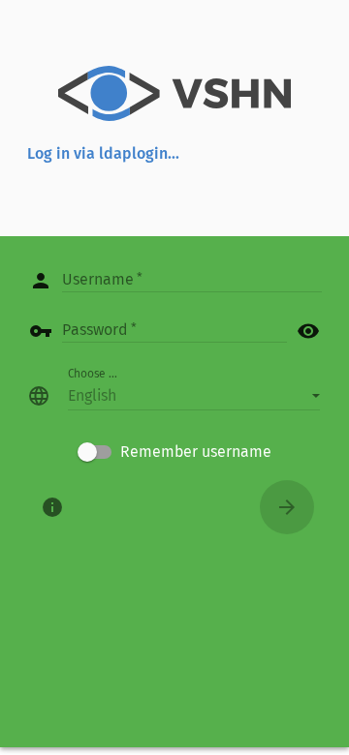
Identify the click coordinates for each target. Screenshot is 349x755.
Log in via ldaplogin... (103, 153)
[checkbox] (174, 452)
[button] (194, 395)
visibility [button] (308, 331)
